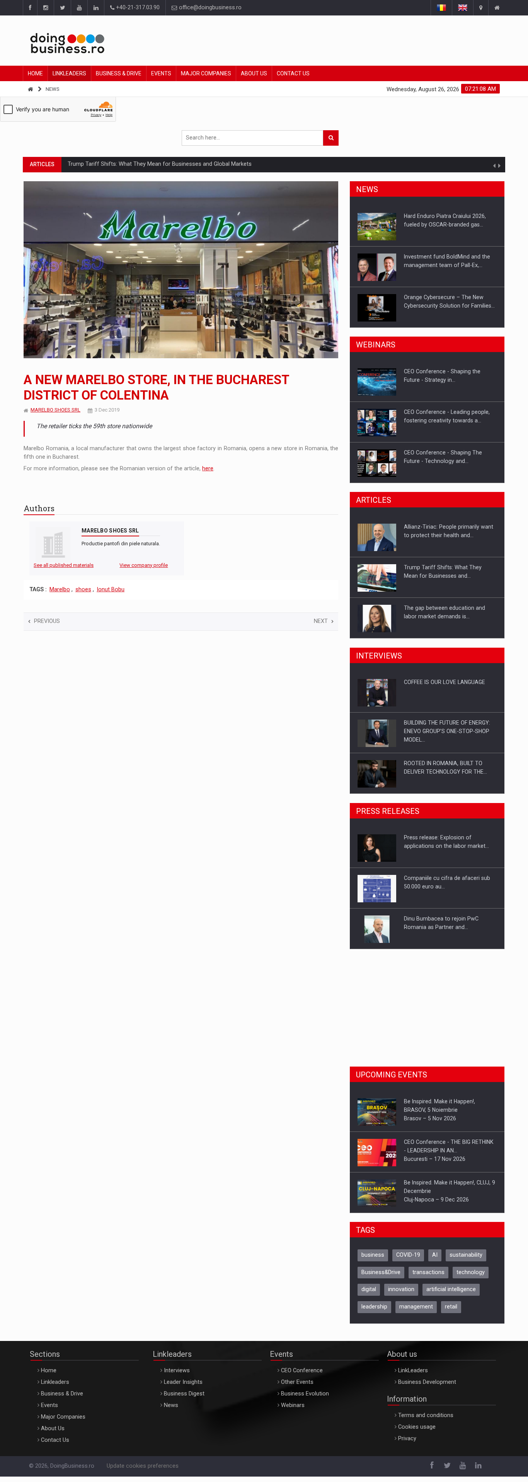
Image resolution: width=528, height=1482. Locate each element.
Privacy (407, 1444)
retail (451, 1312)
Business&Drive (380, 1277)
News (53, 89)
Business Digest (184, 1399)
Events (161, 73)
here (207, 468)
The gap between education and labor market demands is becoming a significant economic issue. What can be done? (217, 164)
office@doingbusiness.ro (209, 7)
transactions (428, 1277)
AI (435, 1260)
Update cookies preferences (143, 1471)
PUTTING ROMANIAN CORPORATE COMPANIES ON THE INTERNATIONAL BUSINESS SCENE (450, 771)
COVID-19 (408, 1260)
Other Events (297, 1387)
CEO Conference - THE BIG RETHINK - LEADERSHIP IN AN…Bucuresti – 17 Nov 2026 (448, 1109)
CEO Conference (302, 1376)
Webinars (293, 1410)
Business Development (427, 1387)
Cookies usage (417, 1432)
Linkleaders (69, 73)
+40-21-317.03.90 (137, 7)
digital (368, 1294)
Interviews (177, 1376)
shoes (83, 589)
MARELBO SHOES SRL (55, 410)
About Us (254, 73)
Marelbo (59, 589)
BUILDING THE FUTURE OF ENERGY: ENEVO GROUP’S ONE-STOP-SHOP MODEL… (447, 690)
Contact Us (293, 73)
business (372, 1260)
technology (470, 1277)
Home (35, 73)
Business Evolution (305, 1399)
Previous (47, 621)
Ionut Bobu (110, 589)
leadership (374, 1312)
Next (321, 621)
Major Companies (206, 73)
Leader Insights (183, 1387)
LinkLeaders (413, 1376)
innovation (401, 1294)
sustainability (466, 1260)
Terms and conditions (425, 1420)
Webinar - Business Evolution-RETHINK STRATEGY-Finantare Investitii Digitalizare (441, 461)
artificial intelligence (451, 1294)
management (416, 1312)
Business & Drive (118, 73)
